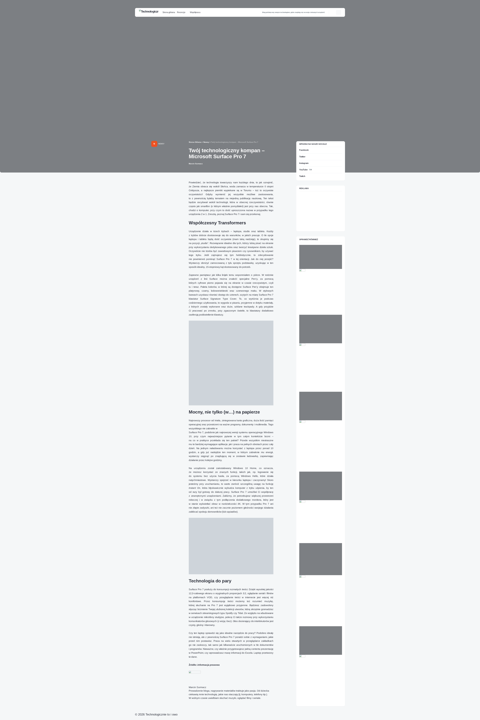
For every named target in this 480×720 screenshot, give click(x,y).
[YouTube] (145, 718)
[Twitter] (139, 718)
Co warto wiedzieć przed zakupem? (319, 582)
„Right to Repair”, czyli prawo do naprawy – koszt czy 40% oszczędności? (316, 670)
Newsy (161, 144)
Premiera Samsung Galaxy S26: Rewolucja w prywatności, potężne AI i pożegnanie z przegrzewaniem (319, 593)
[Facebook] (136, 718)
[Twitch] (147, 718)
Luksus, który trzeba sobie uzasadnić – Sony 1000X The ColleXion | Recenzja (315, 359)
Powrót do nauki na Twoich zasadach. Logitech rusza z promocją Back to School (320, 284)
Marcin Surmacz (197, 687)
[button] (333, 12)
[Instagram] (142, 718)
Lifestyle (308, 662)
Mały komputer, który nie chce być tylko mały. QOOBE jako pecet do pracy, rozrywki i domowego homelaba (319, 437)
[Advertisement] (320, 210)
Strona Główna (195, 142)
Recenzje (308, 350)
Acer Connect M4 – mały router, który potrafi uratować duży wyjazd (319, 514)
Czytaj (303, 312)
